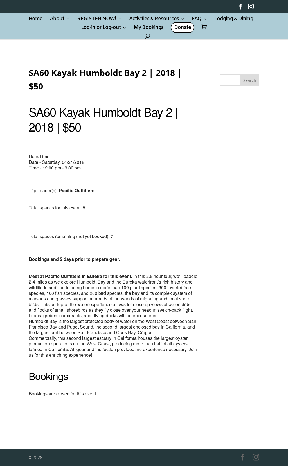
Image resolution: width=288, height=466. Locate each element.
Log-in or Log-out (101, 28)
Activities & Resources (154, 19)
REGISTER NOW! (96, 19)
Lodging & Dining (233, 19)
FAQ (196, 19)
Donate (182, 27)
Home (35, 19)
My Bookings (148, 28)
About (57, 19)
